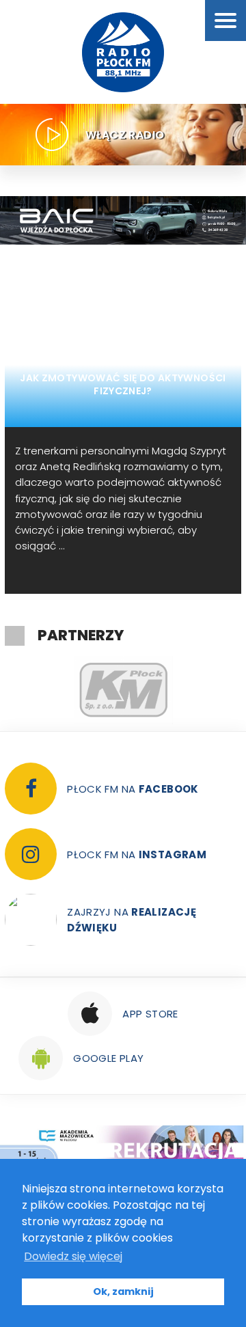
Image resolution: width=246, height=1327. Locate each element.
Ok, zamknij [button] (123, 1291)
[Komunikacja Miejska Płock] (123, 690)
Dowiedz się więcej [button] (73, 1256)
